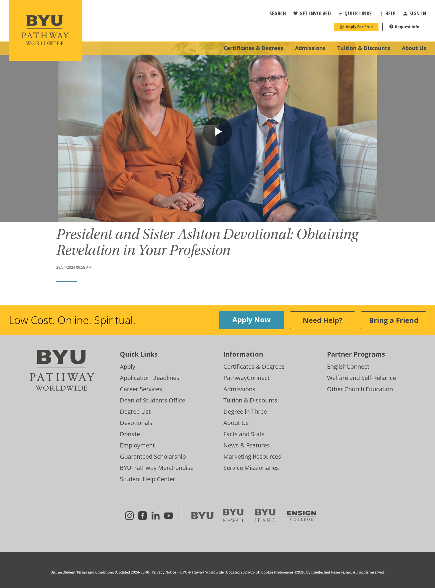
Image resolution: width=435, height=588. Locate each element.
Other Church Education (360, 389)
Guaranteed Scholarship (153, 456)
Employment (137, 445)
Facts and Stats (244, 434)
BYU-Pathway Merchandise (157, 468)
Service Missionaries (251, 468)
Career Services (141, 389)
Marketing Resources (252, 456)
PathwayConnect (246, 378)
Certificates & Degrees (254, 366)
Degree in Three (245, 411)
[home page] (45, 30)
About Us (236, 423)
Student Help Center (147, 479)
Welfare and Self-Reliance (361, 378)
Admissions (239, 389)
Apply (127, 366)
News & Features (246, 445)
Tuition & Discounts (250, 400)
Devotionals (136, 423)
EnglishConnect (348, 366)
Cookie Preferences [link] (277, 572)
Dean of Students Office (152, 400)
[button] (274, 13)
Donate (130, 434)
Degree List (135, 411)
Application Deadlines (149, 378)
